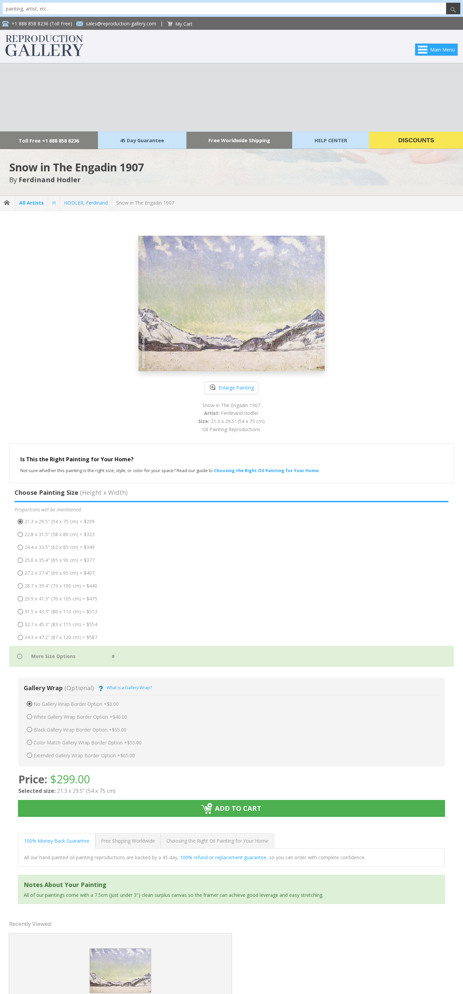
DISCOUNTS (416, 140)
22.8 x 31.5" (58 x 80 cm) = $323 (59, 534)
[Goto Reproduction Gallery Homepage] (7, 203)
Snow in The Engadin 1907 (145, 202)
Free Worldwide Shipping (239, 140)
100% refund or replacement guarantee (223, 857)
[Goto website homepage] (44, 54)
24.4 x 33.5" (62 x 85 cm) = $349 (59, 547)
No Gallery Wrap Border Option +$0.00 (76, 704)
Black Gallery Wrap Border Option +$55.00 (80, 729)
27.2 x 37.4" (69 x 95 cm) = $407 (59, 573)
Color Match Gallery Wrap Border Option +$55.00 (88, 742)
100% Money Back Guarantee (56, 841)
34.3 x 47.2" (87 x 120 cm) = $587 (60, 637)
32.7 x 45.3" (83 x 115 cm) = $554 (60, 624)
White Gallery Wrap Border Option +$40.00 (80, 717)
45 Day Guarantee (142, 140)
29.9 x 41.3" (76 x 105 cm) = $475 (60, 598)
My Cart (184, 24)
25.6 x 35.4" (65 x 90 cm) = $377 (59, 560)
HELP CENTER (331, 140)
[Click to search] (453, 8)
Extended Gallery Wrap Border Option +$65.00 (84, 755)
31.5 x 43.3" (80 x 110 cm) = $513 (60, 611)
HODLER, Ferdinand (86, 202)
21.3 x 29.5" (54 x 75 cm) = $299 (59, 521)
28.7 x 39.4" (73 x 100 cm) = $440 (60, 586)
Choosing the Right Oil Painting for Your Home (217, 841)
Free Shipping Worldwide (128, 841)
